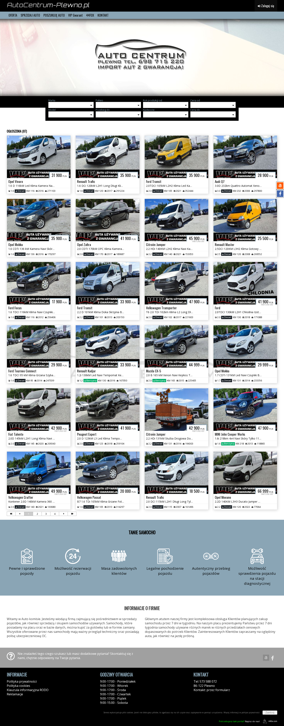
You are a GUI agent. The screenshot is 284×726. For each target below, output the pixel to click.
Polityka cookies (18, 686)
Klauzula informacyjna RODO (27, 690)
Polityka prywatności (22, 681)
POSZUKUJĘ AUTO (54, 15)
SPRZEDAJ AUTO (30, 15)
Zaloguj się (267, 5)
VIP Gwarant (75, 15)
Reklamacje (15, 694)
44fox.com (272, 721)
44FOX (90, 15)
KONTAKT (103, 15)
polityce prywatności (250, 712)
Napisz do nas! (239, 721)
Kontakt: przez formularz (212, 690)
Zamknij (269, 712)
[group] (142, 57)
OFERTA (13, 15)
